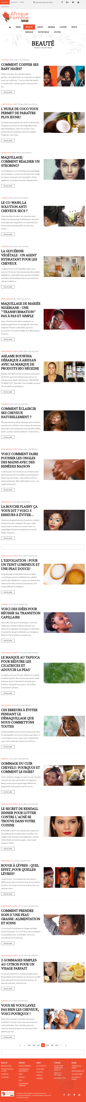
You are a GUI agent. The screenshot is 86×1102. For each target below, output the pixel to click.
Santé (74, 27)
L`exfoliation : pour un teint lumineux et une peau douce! (20, 564)
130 (52, 1045)
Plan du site (5, 6)
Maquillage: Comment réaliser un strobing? (20, 161)
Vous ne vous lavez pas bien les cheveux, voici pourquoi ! (20, 1009)
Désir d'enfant (25, 1066)
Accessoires (77, 1074)
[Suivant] (61, 1045)
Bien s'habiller (78, 1071)
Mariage (29, 32)
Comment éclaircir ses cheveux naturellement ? (18, 412)
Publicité (47, 1095)
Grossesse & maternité (24, 1070)
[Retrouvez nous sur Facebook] (62, 2)
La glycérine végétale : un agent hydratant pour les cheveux (19, 257)
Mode (40, 27)
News (18, 27)
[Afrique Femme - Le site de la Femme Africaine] (15, 16)
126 (34, 1045)
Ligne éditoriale (38, 1095)
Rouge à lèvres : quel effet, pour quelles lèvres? (20, 869)
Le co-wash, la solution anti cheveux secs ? (14, 206)
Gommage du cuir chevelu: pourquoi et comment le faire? (20, 767)
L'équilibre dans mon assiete (58, 1068)
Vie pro (57, 32)
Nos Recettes (60, 1078)
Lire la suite (7, 92)
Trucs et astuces (58, 1074)
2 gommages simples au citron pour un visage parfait (19, 964)
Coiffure (5, 1077)
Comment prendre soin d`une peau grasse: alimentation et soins (20, 916)
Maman (51, 27)
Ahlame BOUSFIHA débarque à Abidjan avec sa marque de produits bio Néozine (20, 362)
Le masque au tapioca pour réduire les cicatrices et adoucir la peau (20, 663)
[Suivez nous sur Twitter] (73, 2)
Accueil (44, 47)
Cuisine (63, 27)
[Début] (20, 1045)
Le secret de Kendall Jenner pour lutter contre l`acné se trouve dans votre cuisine (19, 816)
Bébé (21, 1074)
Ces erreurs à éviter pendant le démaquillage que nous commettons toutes (19, 718)
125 (29, 1045)
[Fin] (66, 1045)
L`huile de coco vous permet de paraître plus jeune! (19, 113)
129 (47, 1045)
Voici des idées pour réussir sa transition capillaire (20, 613)
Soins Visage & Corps (7, 1070)
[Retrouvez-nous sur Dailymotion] (83, 2)
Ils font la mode (76, 1078)
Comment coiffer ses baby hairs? (20, 66)
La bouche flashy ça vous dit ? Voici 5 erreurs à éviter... (19, 510)
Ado (20, 1080)
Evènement (5, 2)
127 (38, 1045)
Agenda (39, 1078)
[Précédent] (25, 1045)
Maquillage (6, 1066)
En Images (14, 2)
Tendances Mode (76, 1067)
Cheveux (4, 1074)
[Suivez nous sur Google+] (67, 2)
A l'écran (40, 1069)
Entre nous (43, 32)
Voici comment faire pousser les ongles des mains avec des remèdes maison (19, 460)
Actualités (41, 1066)
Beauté (29, 27)
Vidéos (22, 2)
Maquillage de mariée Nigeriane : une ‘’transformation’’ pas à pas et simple (20, 309)
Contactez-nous (22, 1097)
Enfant (22, 1077)
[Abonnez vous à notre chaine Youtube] (78, 2)
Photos (39, 1072)
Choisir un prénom (23, 1084)
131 (56, 1045)
